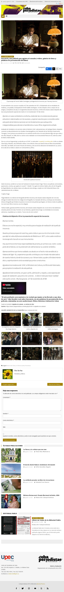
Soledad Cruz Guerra (42, 482)
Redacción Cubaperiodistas (45, 497)
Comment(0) (27, 63)
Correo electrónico (8, 420)
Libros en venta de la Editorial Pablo (46, 520)
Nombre (5, 413)
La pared (41, 141)
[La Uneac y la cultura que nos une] (11, 455)
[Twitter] (53, 68)
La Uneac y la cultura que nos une (35, 449)
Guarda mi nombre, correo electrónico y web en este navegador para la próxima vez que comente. (29, 436)
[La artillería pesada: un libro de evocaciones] (11, 486)
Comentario (6, 397)
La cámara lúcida (7, 56)
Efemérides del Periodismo (36, 1)
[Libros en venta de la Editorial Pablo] (16, 525)
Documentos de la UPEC (22, 1)
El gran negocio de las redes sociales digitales (10, 384)
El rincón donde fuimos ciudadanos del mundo (39, 465)
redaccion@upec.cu (13, 574)
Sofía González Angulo (43, 467)
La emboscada (49, 141)
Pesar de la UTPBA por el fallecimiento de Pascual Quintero (56, 384)
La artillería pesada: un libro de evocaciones (38, 480)
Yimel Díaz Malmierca (43, 452)
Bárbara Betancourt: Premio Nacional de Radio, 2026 (41, 495)
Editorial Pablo (10, 513)
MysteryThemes (41, 584)
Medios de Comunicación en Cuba (53, 1)
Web (4, 427)
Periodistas (28, 365)
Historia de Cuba (11, 365)
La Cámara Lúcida (20, 365)
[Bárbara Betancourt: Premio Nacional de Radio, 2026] (11, 501)
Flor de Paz (18, 63)
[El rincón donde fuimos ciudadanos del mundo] (11, 471)
